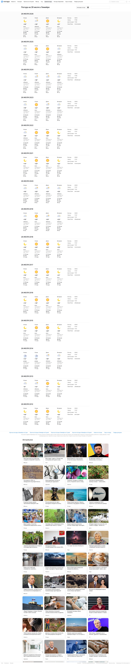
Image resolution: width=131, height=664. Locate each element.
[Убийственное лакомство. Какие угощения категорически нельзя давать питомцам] (33, 628)
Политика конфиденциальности (88, 663)
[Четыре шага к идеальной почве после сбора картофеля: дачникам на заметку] (76, 584)
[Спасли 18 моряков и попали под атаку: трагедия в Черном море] (54, 563)
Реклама (11, 663)
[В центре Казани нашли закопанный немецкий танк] (33, 497)
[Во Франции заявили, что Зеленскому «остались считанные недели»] (98, 454)
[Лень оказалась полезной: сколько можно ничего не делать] (54, 606)
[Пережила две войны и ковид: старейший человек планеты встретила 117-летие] (98, 541)
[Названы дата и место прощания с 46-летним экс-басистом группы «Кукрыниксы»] (76, 650)
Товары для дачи (117, 432)
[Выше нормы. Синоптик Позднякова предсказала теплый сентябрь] (33, 519)
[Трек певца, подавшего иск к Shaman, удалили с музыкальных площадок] (98, 628)
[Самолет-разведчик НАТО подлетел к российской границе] (98, 497)
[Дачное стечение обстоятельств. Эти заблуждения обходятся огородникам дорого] (54, 628)
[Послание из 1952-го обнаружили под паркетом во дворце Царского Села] (33, 475)
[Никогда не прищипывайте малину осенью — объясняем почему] (98, 475)
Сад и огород (107, 432)
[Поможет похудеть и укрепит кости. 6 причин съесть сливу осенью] (76, 475)
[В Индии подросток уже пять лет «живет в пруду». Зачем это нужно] (98, 519)
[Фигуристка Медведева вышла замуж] (98, 584)
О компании (6, 663)
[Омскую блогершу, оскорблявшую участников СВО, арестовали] (54, 541)
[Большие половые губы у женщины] (76, 606)
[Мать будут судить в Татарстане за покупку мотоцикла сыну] (54, 454)
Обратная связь (112, 663)
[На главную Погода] (6, 1)
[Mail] (2, 1)
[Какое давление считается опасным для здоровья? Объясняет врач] (54, 475)
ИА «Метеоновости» (126, 663)
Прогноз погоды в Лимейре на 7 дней (60, 432)
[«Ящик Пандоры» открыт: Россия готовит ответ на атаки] (33, 606)
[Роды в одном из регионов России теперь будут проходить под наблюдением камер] (76, 519)
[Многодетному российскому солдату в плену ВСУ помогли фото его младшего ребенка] (33, 454)
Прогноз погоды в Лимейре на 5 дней (39, 432)
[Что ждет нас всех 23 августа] (76, 541)
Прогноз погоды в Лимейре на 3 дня (18, 432)
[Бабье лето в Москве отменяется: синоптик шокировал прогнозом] (33, 563)
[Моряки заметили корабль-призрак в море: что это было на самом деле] (76, 628)
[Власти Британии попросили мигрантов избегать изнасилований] (76, 563)
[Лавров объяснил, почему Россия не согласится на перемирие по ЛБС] (33, 584)
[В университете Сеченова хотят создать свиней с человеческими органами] (98, 650)
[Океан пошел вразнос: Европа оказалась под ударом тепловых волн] (76, 497)
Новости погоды (98, 432)
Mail (2, 663)
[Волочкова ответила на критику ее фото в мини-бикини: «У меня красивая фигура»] (98, 606)
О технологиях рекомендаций (102, 663)
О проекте (79, 663)
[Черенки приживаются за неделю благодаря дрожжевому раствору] (33, 541)
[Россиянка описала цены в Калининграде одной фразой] (54, 584)
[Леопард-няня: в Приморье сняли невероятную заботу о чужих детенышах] (54, 519)
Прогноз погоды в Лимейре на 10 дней (81, 432)
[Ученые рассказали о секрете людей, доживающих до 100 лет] (54, 650)
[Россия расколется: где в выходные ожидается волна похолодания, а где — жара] (54, 497)
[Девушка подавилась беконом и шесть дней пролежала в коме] (33, 650)
